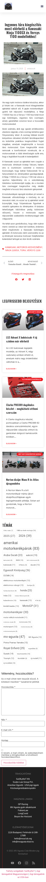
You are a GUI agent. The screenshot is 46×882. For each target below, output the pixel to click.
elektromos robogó (13, 585)
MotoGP (30, 605)
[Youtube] (12, 863)
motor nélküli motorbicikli (15, 617)
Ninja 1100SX (12, 250)
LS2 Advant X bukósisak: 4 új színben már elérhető (21, 339)
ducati (35, 565)
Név (4, 720)
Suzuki (8, 653)
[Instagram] (26, 863)
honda (26, 590)
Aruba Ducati (12, 555)
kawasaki (10, 247)
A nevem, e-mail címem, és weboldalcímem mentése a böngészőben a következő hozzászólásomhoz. (22, 755)
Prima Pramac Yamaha (15, 642)
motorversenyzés (10, 631)
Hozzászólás (8, 687)
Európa (30, 585)
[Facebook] (19, 863)
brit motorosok (33, 560)
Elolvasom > (11, 369)
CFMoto (23, 565)
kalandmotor (9, 600)
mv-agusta (14, 637)
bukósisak (9, 565)
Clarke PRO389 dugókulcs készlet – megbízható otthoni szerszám (22, 408)
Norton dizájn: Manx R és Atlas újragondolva (22, 481)
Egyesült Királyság (16, 570)
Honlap (4, 740)
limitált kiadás (11, 606)
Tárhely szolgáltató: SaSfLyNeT (20, 871)
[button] (42, 6)
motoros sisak (9, 622)
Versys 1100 (33, 250)
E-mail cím (7, 730)
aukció (31, 555)
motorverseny (26, 627)
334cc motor (8, 530)
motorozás (25, 622)
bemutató (7, 560)
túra (23, 250)
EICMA (8, 575)
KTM (38, 600)
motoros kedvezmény (29, 247)
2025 (9, 535)
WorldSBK (22, 658)
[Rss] (33, 863)
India (7, 596)
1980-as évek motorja (26, 530)
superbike (33, 649)
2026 (25, 536)
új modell (36, 658)
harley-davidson (10, 591)
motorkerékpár (15, 612)
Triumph (8, 658)
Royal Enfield (14, 648)
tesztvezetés (23, 654)
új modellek (9, 663)
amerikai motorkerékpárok (21, 546)
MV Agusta (35, 637)
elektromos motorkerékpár (16, 580)
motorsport (10, 627)
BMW (19, 560)
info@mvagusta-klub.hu (23, 842)
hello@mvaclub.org (23, 839)
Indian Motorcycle (22, 596)
